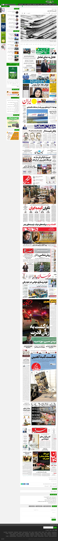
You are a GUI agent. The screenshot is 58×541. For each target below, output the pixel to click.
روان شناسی (19, 533)
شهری (42, 534)
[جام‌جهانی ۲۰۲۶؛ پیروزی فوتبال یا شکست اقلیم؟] (13, 16)
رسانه (23, 533)
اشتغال (40, 532)
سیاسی (41, 4)
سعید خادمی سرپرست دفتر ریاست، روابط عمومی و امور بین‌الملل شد (47, 501)
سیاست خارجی (54, 534)
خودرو (45, 533)
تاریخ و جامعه (16, 532)
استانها (43, 532)
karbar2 (51, 486)
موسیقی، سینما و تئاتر (41, 536)
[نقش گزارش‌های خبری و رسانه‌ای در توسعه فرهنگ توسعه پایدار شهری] (13, 27)
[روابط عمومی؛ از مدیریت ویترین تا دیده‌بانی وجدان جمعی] (13, 23)
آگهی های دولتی (21, 4)
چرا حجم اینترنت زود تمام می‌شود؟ (51, 498)
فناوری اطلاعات (34, 4)
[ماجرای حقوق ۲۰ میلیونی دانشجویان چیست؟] (13, 39)
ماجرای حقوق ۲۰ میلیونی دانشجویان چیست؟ (50, 497)
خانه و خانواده (49, 533)
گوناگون (7, 536)
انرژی (32, 532)
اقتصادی (50, 4)
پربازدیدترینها (28, 536)
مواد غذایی (46, 536)
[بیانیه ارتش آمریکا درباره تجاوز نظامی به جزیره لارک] (13, 49)
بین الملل (21, 532)
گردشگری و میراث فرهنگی (13, 536)
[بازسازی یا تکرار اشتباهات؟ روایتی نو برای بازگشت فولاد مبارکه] (13, 20)
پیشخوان (55, 491)
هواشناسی (36, 536)
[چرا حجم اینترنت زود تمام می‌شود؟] (13, 56)
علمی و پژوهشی (32, 534)
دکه (51, 491)
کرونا (24, 536)
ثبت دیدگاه (53, 519)
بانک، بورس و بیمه (26, 532)
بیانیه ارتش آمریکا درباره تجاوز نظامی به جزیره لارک (20, 6)
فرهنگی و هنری (45, 4)
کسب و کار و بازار (20, 536)
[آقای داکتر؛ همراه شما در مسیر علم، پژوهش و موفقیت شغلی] (13, 35)
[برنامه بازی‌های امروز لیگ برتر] (13, 59)
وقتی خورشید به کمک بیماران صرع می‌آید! (50, 499)
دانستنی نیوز (37, 533)
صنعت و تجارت (38, 534)
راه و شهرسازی (27, 533)
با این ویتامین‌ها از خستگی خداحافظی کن (46, 6)
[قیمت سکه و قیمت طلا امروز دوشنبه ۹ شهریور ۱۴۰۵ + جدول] (13, 53)
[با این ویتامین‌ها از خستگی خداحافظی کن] (13, 45)
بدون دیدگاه (46, 486)
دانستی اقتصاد (32, 533)
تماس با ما (47, 530)
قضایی (17, 534)
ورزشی (38, 4)
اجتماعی (53, 4)
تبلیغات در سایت (54, 530)
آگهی (25, 4)
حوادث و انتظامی (54, 533)
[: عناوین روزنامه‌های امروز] (22, 13)
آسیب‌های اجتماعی (54, 532)
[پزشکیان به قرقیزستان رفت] (13, 42)
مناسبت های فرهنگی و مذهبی (53, 536)
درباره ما (50, 530)
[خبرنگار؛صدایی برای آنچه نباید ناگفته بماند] (13, 12)
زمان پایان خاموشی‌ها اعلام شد (52, 502)
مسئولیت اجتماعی (29, 4)
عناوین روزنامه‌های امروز (52, 11)
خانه (55, 4)
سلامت (11, 533)
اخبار (52, 9)
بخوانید (18, 86)
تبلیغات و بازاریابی (11, 532)
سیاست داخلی (49, 534)
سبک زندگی (14, 533)
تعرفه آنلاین (5, 532)
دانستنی (41, 533)
